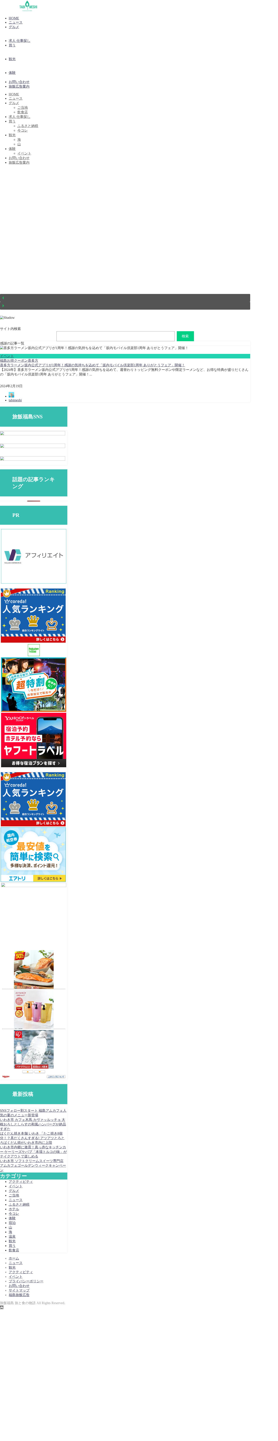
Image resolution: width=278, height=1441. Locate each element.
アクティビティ (21, 1181)
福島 (3, 360)
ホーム (14, 1258)
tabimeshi (15, 400)
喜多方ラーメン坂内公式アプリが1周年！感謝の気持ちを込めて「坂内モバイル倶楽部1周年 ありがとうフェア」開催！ (92, 365)
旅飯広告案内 (19, 86)
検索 (185, 336)
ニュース (16, 22)
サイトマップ (19, 1290)
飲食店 (22, 112)
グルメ (14, 27)
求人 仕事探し (19, 40)
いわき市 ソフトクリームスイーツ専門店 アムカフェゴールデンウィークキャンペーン (33, 1165)
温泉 (12, 1236)
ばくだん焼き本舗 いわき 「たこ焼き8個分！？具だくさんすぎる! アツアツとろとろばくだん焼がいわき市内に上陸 (32, 1138)
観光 (12, 59)
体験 (12, 73)
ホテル (14, 1209)
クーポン (21, 360)
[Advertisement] (130, 1374)
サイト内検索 (10, 329)
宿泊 (12, 1223)
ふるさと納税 (27, 126)
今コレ (22, 130)
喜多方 (33, 360)
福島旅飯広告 (19, 1295)
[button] (125, 298)
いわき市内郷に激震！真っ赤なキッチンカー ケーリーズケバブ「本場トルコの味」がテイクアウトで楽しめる (33, 1151)
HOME (14, 18)
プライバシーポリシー (26, 1281)
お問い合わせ (19, 82)
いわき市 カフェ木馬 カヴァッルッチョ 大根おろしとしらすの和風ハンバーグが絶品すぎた (33, 1124)
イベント (24, 153)
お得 (10, 360)
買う (12, 45)
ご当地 (22, 107)
